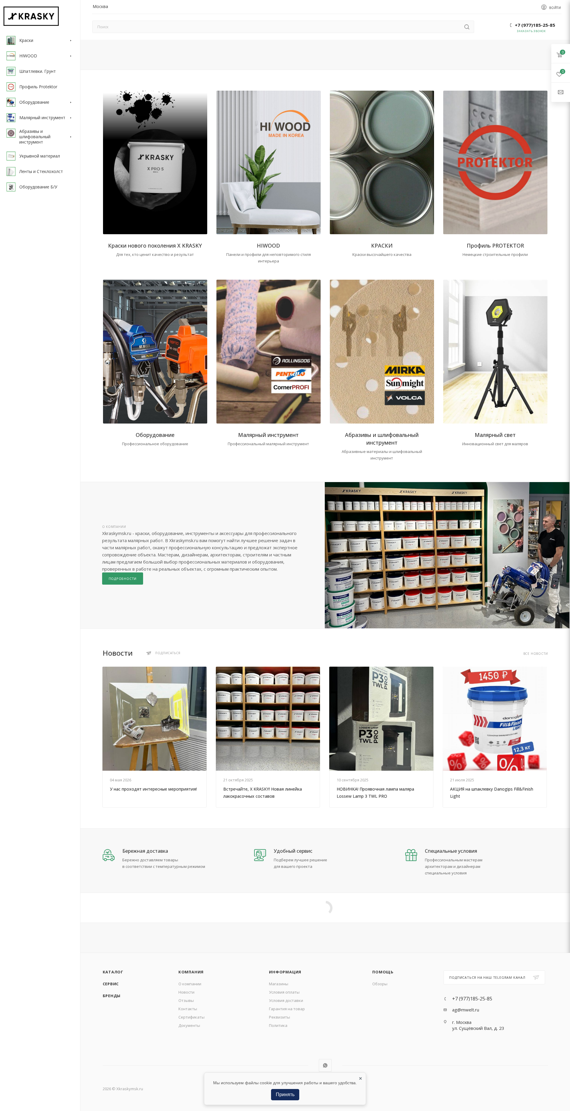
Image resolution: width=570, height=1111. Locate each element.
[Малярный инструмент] (268, 351)
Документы (189, 1025)
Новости (186, 992)
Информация (285, 972)
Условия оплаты (284, 992)
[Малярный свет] (495, 351)
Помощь (383, 972)
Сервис (111, 983)
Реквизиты (279, 1017)
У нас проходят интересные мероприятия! (153, 789)
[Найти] (467, 27)
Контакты (187, 1008)
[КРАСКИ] (382, 162)
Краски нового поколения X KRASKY (155, 245)
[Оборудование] (155, 351)
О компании (189, 983)
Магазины (278, 983)
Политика (278, 1025)
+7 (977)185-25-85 (535, 25)
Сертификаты (191, 1017)
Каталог (113, 972)
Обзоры (379, 983)
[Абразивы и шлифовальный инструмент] (382, 351)
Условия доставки (286, 1000)
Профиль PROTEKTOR (495, 245)
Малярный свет (495, 434)
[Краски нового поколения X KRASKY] (155, 162)
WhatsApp (325, 1065)
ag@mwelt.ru (465, 1010)
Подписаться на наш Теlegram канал (487, 977)
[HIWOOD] (268, 162)
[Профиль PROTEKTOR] (495, 162)
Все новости (535, 654)
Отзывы (186, 1000)
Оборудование (155, 434)
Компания (191, 972)
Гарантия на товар (287, 1008)
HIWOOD (268, 245)
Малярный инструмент (268, 434)
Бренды (112, 995)
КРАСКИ (382, 245)
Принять (285, 1094)
